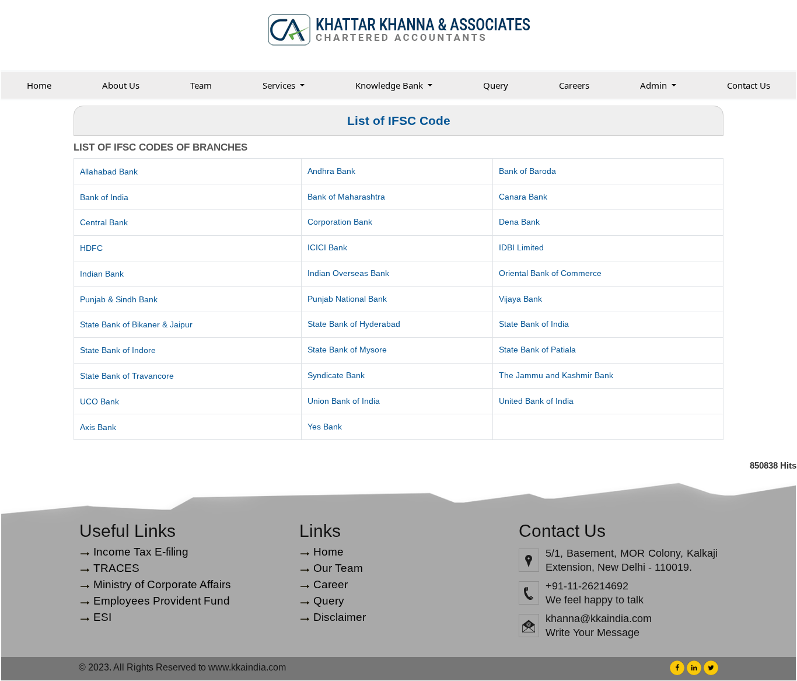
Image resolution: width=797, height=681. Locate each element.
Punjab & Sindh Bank (119, 299)
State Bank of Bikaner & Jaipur (136, 324)
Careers (574, 85)
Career (330, 584)
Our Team (338, 568)
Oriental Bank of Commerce (550, 273)
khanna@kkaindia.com (599, 618)
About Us (120, 85)
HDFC (91, 248)
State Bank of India (534, 324)
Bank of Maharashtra (346, 196)
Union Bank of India (343, 401)
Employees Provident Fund (161, 601)
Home (39, 85)
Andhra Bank (331, 171)
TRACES (116, 568)
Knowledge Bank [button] (390, 85)
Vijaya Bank (520, 298)
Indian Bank (102, 273)
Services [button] (280, 85)
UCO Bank (99, 401)
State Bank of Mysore (347, 349)
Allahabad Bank (109, 171)
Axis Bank (98, 427)
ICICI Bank (327, 247)
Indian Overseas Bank (348, 273)
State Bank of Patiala (537, 349)
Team (201, 85)
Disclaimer (339, 617)
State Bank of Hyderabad (353, 324)
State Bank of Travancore (127, 375)
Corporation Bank (339, 221)
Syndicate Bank (336, 375)
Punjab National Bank (347, 298)
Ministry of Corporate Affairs (162, 584)
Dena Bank (519, 221)
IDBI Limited (521, 247)
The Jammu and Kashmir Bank (556, 375)
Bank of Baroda (527, 171)
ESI (102, 617)
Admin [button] (654, 85)
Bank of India (104, 197)
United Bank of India (536, 401)
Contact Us (748, 85)
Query (495, 85)
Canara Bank (523, 196)
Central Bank (104, 222)
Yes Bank (324, 426)
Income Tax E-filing (140, 552)
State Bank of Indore (118, 350)
